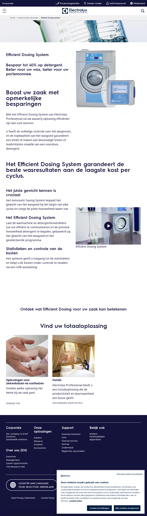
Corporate (7, 3)
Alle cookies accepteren (127, 508)
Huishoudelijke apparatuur (97, 438)
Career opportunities (17, 463)
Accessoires (40, 447)
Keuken (38, 437)
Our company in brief (17, 433)
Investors (11, 436)
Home (12, 18)
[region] (101, 492)
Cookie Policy (47, 497)
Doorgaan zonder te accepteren (130, 474)
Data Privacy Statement (23, 497)
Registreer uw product (73, 451)
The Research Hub (15, 466)
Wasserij (38, 441)
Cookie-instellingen (99, 508)
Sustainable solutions (16, 439)
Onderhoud (67, 447)
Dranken (38, 444)
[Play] (108, 226)
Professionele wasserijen (28, 18)
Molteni (93, 433)
